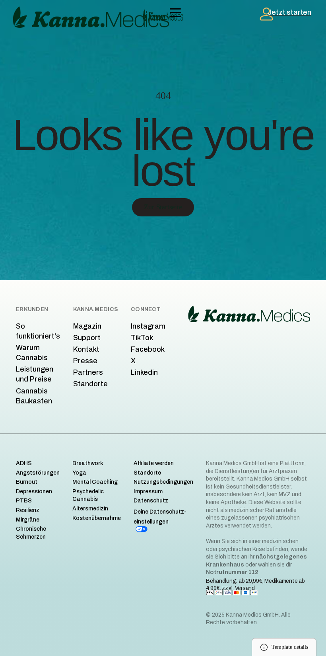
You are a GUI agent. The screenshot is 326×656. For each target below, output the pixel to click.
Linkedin (144, 372)
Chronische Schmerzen (31, 533)
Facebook (148, 349)
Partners (88, 372)
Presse (85, 361)
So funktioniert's (38, 331)
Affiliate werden (154, 463)
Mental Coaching (95, 482)
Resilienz (27, 510)
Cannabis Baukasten (34, 396)
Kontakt (86, 349)
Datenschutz (151, 501)
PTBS (24, 501)
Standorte (90, 384)
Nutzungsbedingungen (163, 482)
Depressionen (34, 491)
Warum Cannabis (32, 353)
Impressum (148, 491)
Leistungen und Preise (34, 374)
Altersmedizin (90, 509)
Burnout (26, 482)
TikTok (142, 338)
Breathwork (87, 463)
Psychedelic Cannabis (88, 495)
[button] (175, 12)
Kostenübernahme (96, 518)
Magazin (87, 326)
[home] (163, 15)
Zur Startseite (163, 207)
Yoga (79, 473)
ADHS (24, 463)
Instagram (148, 326)
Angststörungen (38, 473)
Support (87, 338)
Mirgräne (27, 520)
